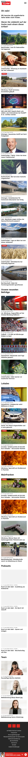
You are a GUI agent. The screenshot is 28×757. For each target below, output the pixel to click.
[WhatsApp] (18, 726)
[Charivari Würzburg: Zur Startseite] (6, 3)
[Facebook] (9, 726)
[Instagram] (14, 726)
